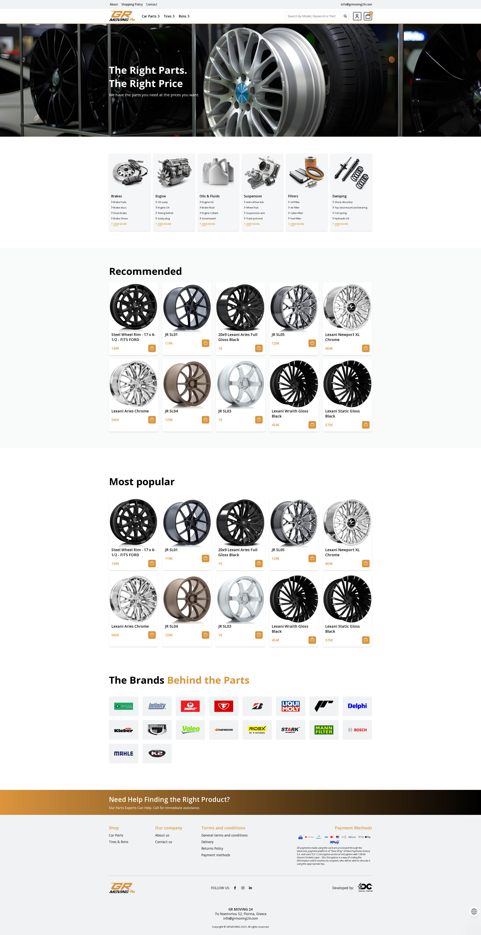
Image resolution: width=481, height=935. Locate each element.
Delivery (207, 842)
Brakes (116, 196)
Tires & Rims (118, 842)
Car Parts (116, 835)
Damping (339, 196)
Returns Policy (212, 848)
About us (162, 835)
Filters (293, 196)
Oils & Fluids (210, 196)
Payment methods (215, 855)
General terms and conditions (224, 835)
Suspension (253, 196)
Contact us (163, 842)
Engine (160, 196)
